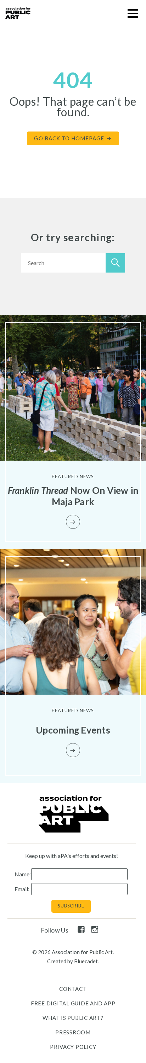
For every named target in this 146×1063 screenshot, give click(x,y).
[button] (132, 13)
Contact (72, 989)
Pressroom (73, 1032)
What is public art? (73, 1018)
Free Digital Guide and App (73, 1003)
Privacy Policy (73, 1047)
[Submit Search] (115, 263)
